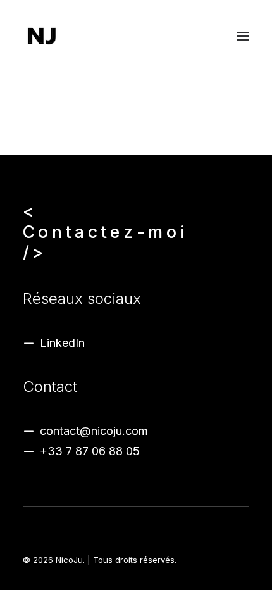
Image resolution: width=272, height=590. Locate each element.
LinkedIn (62, 342)
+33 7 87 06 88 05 (90, 451)
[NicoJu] (42, 36)
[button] (243, 36)
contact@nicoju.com (94, 430)
